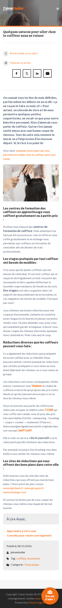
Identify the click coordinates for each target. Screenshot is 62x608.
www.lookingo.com (14, 492)
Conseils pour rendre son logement (29, 535)
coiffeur (21, 558)
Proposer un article (19, 62)
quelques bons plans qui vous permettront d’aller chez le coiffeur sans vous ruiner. (29, 154)
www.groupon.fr (34, 488)
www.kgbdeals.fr (13, 488)
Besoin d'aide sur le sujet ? (23, 53)
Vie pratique (31, 564)
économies (33, 558)
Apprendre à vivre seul (21, 531)
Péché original (37, 602)
